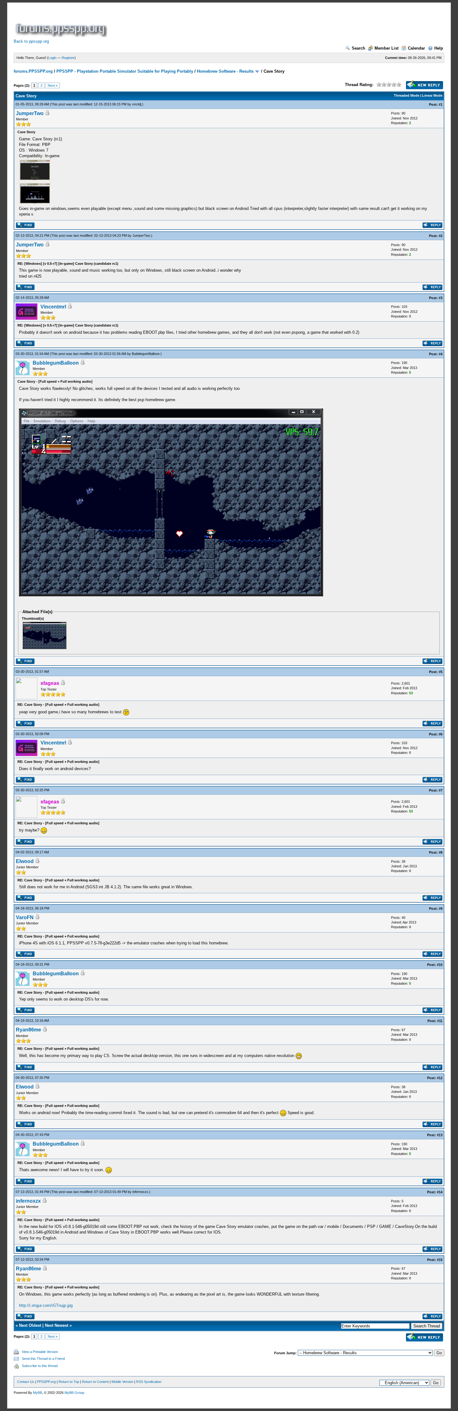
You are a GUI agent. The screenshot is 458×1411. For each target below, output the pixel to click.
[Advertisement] (221, 23)
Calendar (416, 48)
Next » (53, 85)
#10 (439, 965)
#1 (440, 104)
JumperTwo (30, 113)
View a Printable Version (40, 1352)
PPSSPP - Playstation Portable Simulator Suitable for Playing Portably (124, 71)
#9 (440, 908)
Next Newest (56, 1325)
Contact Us (25, 1382)
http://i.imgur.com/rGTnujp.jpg (46, 1305)
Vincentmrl (53, 306)
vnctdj (136, 104)
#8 (440, 852)
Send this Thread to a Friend (43, 1358)
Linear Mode (432, 95)
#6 (440, 734)
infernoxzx (140, 1192)
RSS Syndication (148, 1382)
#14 (439, 1192)
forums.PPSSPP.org (33, 71)
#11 (439, 1021)
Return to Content (95, 1382)
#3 (440, 298)
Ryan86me (28, 1029)
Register (68, 58)
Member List (386, 48)
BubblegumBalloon (146, 354)
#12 (439, 1078)
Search (358, 48)
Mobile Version (122, 1382)
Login (52, 58)
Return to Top (69, 1382)
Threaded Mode (406, 95)
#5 (440, 672)
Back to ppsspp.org (31, 41)
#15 (439, 1260)
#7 (440, 790)
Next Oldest (30, 1325)
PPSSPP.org (46, 1382)
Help (438, 48)
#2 (440, 236)
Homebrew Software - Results (225, 71)
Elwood (25, 861)
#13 (439, 1135)
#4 (440, 354)
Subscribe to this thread (40, 1366)
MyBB (37, 1392)
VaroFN (25, 917)
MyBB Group (74, 1392)
